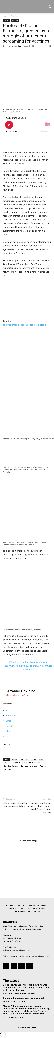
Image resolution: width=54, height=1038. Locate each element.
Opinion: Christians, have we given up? (23, 998)
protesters (17, 762)
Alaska (14, 759)
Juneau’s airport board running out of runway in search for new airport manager (39, 807)
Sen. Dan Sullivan (11, 766)
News (41, 759)
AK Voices (7, 1002)
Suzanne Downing (13, 46)
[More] (32, 52)
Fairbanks (24, 759)
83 (50, 46)
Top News (15, 21)
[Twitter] (12, 52)
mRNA (33, 759)
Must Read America (12, 994)
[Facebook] (6, 52)
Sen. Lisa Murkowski (29, 766)
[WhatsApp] (26, 52)
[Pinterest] (19, 52)
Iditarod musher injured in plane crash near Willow (15, 804)
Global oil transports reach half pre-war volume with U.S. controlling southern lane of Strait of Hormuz (26, 987)
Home (5, 16)
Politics (7, 762)
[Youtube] (29, 966)
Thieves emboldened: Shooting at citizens (24, 324)
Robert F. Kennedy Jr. (32, 762)
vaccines (7, 769)
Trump (43, 766)
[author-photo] (27, 836)
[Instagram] (14, 966)
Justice (6, 1017)
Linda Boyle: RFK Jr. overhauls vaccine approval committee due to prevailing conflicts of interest (28, 666)
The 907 (14, 16)
